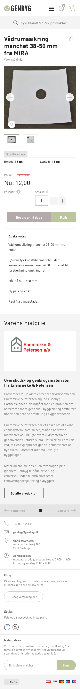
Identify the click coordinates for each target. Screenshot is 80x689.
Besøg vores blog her (23, 597)
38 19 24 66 (22, 524)
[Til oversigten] (40, 511)
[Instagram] (16, 628)
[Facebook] (7, 628)
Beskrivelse (17, 236)
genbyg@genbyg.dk (26, 532)
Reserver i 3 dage (29, 217)
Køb (63, 217)
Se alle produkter (24, 493)
